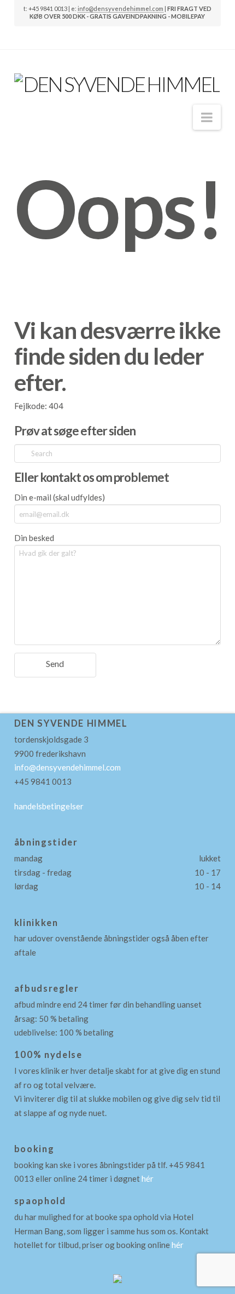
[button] (207, 117)
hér (148, 1178)
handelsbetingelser (49, 806)
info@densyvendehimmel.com (120, 8)
